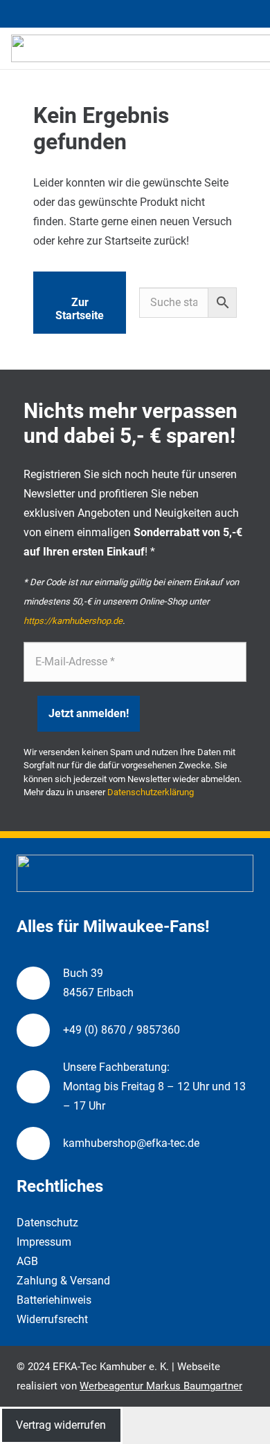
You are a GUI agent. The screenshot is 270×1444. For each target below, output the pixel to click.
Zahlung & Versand (63, 1280)
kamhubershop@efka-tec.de (131, 1143)
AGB (27, 1261)
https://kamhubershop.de (73, 621)
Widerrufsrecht (52, 1319)
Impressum (44, 1241)
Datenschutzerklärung (150, 792)
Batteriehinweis (54, 1300)
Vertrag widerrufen (61, 1425)
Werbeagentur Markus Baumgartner (161, 1386)
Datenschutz (47, 1222)
